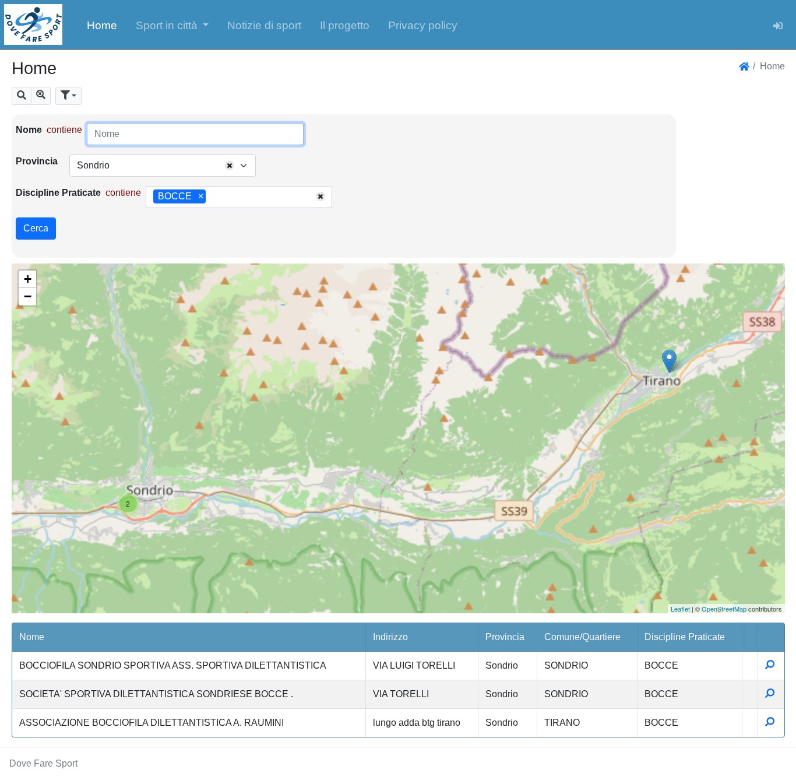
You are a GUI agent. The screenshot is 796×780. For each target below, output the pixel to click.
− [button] (27, 296)
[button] (172, 24)
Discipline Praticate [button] (684, 637)
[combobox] (162, 165)
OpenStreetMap (724, 608)
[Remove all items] (229, 165)
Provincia (37, 161)
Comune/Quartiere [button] (582, 637)
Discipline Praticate (58, 193)
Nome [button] (31, 637)
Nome (29, 130)
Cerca (35, 228)
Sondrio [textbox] (93, 165)
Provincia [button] (504, 637)
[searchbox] (212, 197)
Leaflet (680, 608)
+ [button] (27, 279)
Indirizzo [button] (390, 637)
